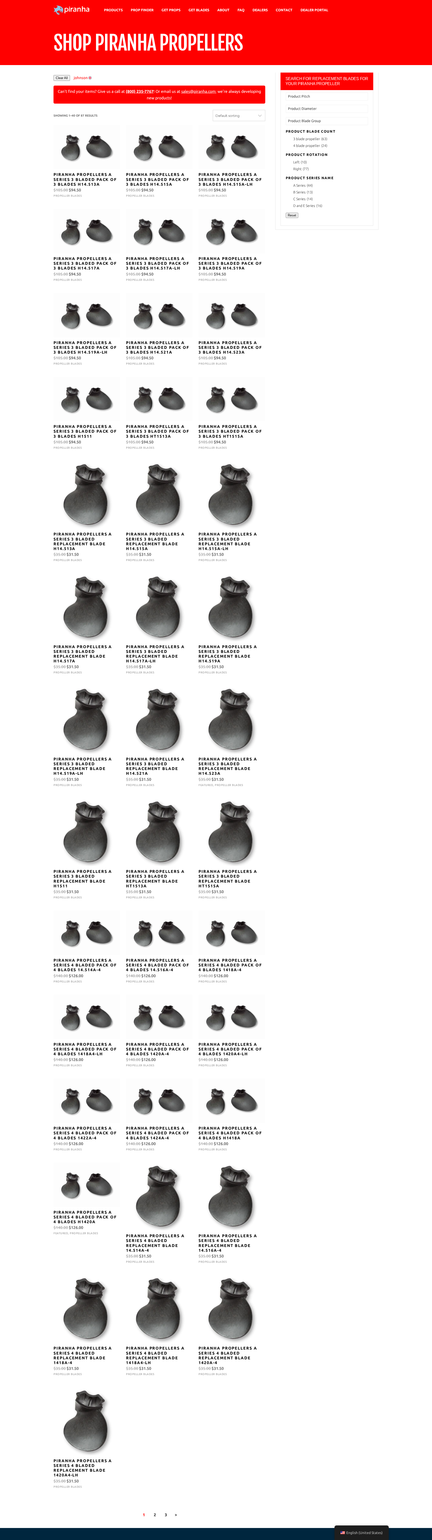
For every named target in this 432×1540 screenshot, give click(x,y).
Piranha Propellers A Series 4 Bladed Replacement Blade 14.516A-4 (227, 1242)
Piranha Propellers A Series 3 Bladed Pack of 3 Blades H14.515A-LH (230, 179)
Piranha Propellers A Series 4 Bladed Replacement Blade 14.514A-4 (155, 1242)
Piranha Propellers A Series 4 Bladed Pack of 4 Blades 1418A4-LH (85, 1049)
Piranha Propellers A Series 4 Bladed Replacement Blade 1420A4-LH (83, 1467)
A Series (303, 185)
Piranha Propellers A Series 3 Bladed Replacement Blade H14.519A (227, 653)
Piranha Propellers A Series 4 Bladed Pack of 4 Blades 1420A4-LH (230, 1049)
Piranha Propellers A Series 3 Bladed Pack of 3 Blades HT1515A (230, 431)
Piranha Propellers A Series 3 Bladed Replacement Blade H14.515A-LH (227, 541)
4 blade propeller (310, 146)
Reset (292, 215)
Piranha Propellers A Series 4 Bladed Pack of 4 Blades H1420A (85, 1217)
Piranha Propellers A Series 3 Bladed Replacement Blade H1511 (83, 878)
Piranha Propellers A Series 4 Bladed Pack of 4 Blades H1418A (230, 1133)
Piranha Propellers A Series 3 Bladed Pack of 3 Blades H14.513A (85, 179)
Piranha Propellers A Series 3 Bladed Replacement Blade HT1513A (155, 878)
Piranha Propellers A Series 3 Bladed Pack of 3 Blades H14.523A (230, 347)
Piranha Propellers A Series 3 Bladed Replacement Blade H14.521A (155, 766)
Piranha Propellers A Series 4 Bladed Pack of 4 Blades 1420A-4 (157, 1049)
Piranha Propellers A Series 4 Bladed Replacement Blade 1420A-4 (227, 1355)
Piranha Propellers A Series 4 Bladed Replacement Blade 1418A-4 (83, 1355)
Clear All (62, 78)
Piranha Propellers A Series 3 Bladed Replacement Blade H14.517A (83, 653)
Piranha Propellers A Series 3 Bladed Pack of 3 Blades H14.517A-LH (157, 263)
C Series (303, 199)
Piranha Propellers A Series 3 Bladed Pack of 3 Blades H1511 (85, 431)
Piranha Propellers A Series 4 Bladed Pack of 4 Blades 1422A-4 (85, 1133)
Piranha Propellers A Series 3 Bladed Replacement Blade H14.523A (227, 766)
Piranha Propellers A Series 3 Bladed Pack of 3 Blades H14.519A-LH (85, 347)
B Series (303, 192)
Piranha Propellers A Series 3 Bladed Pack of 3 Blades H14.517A (85, 263)
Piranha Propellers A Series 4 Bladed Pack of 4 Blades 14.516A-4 (157, 965)
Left (300, 162)
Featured (205, 785)
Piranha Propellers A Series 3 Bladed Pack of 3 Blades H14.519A (230, 263)
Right (301, 169)
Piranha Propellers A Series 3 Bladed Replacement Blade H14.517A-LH (155, 653)
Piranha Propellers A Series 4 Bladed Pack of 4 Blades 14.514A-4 (85, 965)
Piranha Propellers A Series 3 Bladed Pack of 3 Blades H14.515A (157, 179)
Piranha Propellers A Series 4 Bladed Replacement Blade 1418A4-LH (155, 1355)
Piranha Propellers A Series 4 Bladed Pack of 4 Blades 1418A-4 (230, 965)
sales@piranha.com (198, 91)
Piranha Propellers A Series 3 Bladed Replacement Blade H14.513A (83, 541)
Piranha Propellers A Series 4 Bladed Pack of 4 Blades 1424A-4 (157, 1133)
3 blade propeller (310, 139)
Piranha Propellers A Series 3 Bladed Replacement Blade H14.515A (155, 541)
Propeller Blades (68, 195)
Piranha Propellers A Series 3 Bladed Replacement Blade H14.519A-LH (83, 766)
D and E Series (307, 206)
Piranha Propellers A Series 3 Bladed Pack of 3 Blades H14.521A (157, 347)
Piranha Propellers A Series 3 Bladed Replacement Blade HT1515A (227, 878)
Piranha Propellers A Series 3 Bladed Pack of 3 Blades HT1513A (157, 431)
